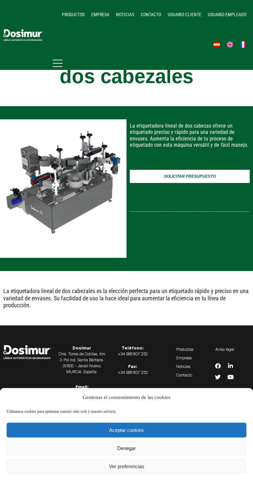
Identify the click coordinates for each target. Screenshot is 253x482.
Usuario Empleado (227, 14)
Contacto (151, 14)
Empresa (100, 14)
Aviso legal (224, 349)
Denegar (126, 448)
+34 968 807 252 (133, 354)
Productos (73, 14)
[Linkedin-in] (230, 366)
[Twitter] (217, 377)
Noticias (125, 14)
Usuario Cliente (184, 14)
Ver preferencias (126, 466)
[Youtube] (230, 377)
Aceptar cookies (126, 430)
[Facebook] (217, 366)
